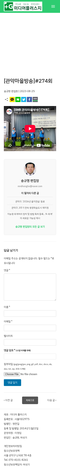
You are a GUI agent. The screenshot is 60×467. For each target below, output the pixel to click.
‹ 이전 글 (8, 400)
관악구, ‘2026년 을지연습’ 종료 (30, 201)
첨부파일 (28, 366)
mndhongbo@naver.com (30, 186)
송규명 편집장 (11, 91)
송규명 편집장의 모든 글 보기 (30, 227)
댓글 (7, 270)
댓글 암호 (17, 350)
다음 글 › (51, 400)
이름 (7, 307)
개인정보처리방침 (13, 446)
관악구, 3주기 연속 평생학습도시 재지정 (30, 208)
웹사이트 (8, 336)
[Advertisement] (30, 43)
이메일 (8, 321)
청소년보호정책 (12, 451)
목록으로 (30, 400)
